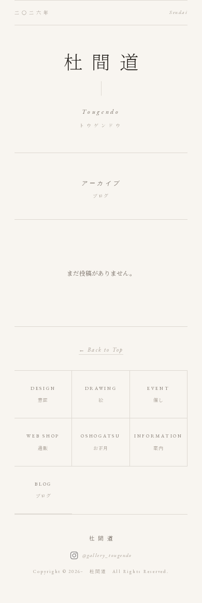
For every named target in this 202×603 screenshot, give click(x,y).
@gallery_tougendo (107, 555)
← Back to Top (101, 349)
